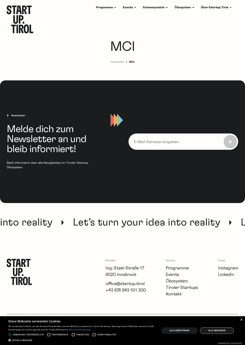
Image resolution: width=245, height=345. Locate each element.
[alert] (122, 330)
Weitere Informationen (80, 329)
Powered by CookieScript (230, 343)
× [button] (241, 320)
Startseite (117, 62)
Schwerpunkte (153, 7)
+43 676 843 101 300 (126, 290)
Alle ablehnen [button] (217, 330)
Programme (177, 268)
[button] (82, 340)
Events (128, 7)
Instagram (228, 268)
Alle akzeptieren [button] (179, 330)
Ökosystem (182, 7)
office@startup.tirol (125, 284)
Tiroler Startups (182, 287)
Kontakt (174, 294)
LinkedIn (226, 274)
